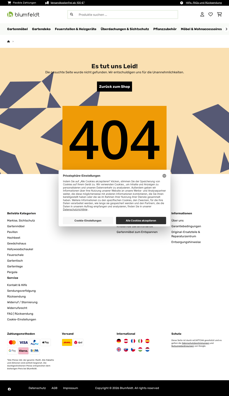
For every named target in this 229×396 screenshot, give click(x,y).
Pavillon (12, 232)
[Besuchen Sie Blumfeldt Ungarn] (140, 349)
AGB (54, 388)
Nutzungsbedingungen (182, 346)
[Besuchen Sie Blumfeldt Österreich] (126, 341)
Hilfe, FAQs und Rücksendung (204, 2)
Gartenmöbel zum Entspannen (137, 232)
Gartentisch (15, 260)
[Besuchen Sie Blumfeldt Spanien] (147, 341)
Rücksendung (16, 296)
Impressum (70, 388)
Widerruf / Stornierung (22, 302)
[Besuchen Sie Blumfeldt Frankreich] (133, 341)
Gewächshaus (16, 243)
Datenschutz (37, 388)
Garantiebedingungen (186, 226)
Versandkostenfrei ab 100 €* (67, 2)
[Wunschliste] (210, 14)
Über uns (177, 220)
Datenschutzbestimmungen (195, 343)
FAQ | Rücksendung (20, 313)
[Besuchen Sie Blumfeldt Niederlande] (147, 349)
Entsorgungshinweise (186, 242)
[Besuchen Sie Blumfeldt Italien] (140, 341)
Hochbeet (13, 237)
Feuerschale (15, 255)
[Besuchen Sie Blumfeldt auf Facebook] (9, 389)
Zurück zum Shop (114, 86)
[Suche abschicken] (71, 14)
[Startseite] (11, 41)
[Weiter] (226, 29)
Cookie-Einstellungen (21, 319)
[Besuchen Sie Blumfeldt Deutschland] (119, 341)
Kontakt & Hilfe (17, 285)
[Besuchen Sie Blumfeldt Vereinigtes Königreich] (119, 349)
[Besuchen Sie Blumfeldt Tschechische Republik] (133, 349)
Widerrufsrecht (17, 308)
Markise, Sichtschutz (21, 220)
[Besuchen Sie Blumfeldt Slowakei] (126, 349)
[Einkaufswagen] (219, 14)
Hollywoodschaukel (20, 249)
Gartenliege (15, 266)
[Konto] (202, 14)
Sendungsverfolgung (21, 290)
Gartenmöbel (16, 226)
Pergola (12, 272)
